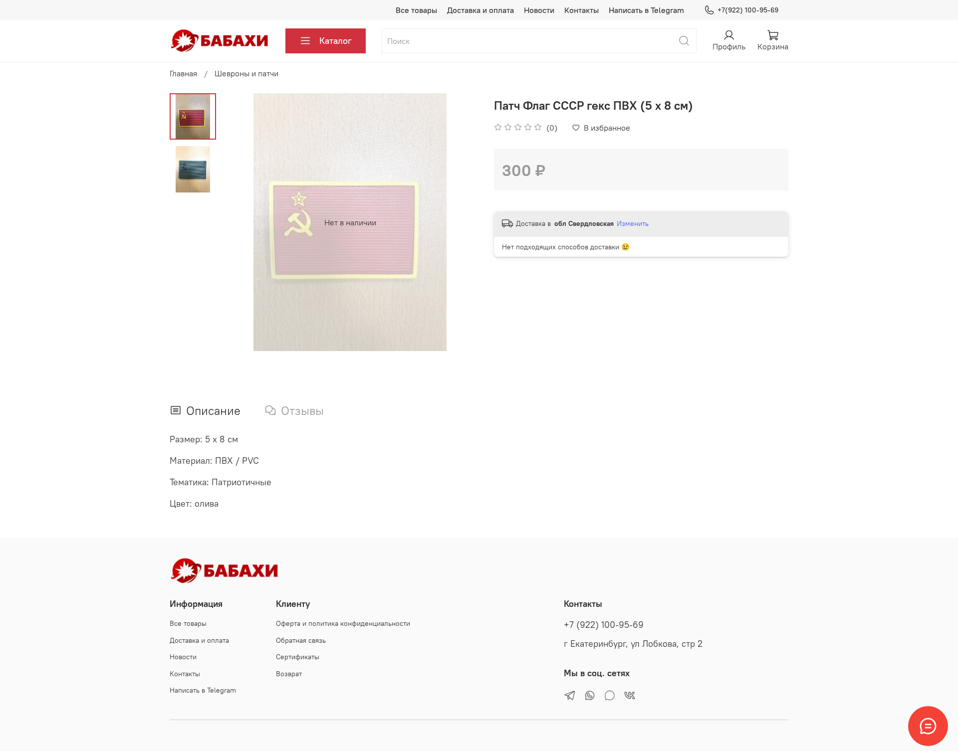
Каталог (335, 40)
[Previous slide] (241, 222)
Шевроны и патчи (246, 73)
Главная (183, 73)
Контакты (581, 10)
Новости (539, 10)
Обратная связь (301, 640)
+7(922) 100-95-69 (748, 9)
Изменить (633, 223)
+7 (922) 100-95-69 (604, 624)
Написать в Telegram (646, 10)
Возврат (289, 673)
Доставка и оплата (480, 10)
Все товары (416, 10)
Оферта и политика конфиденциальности (343, 623)
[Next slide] (459, 222)
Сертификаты (297, 656)
